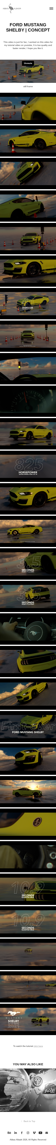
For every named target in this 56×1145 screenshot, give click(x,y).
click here (38, 1046)
